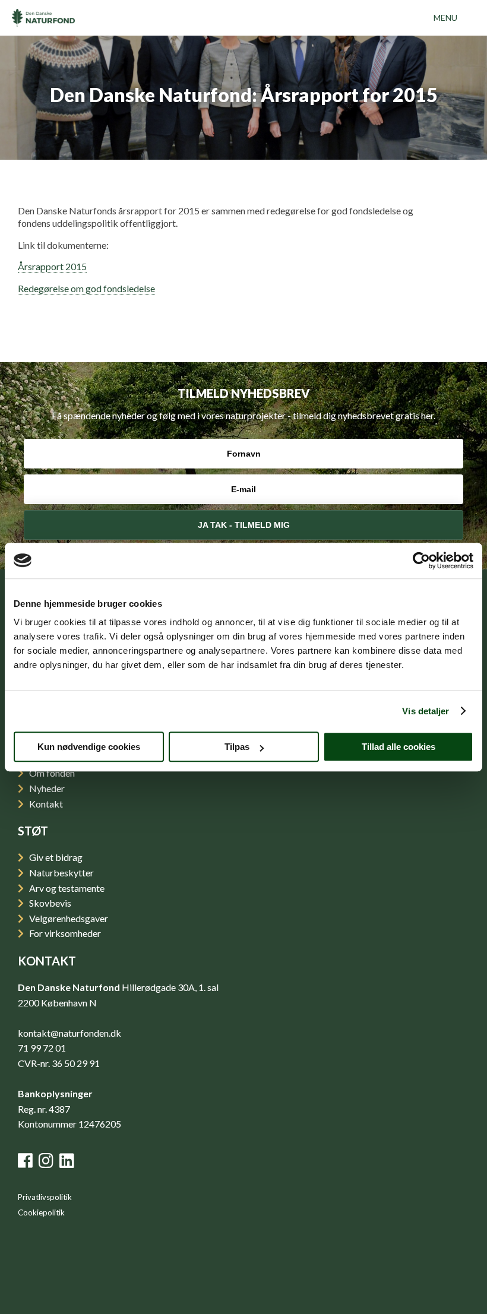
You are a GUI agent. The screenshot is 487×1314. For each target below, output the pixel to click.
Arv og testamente (66, 888)
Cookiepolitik (41, 1212)
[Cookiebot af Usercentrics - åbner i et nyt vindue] (421, 560)
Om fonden (51, 772)
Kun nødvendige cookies (88, 747)
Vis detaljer (425, 711)
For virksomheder (64, 933)
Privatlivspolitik (45, 1197)
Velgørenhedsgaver (67, 918)
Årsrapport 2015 (52, 266)
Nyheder (46, 788)
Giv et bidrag (55, 857)
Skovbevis (49, 902)
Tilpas (236, 747)
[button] (445, 18)
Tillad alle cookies (398, 747)
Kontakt (45, 803)
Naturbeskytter (60, 872)
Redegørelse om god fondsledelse (86, 288)
